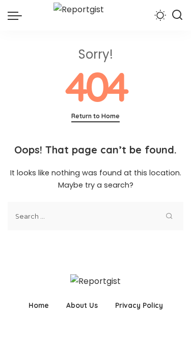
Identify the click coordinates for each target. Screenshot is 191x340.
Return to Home (95, 116)
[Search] (177, 15)
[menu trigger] (17, 15)
